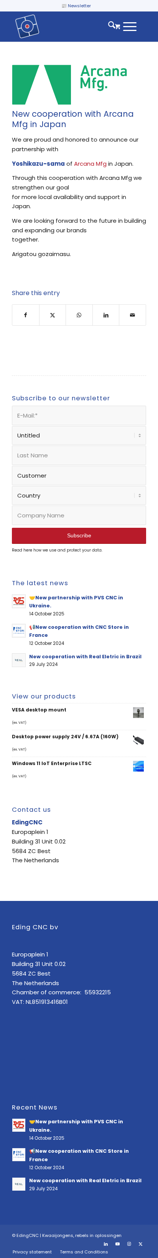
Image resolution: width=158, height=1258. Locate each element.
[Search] (107, 26)
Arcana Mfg (90, 164)
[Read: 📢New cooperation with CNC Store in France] (19, 631)
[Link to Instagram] (129, 1244)
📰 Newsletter (76, 6)
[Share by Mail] (132, 315)
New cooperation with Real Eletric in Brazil (85, 656)
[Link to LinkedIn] (106, 1244)
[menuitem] (107, 26)
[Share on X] (53, 315)
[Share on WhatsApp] (79, 315)
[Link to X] (140, 1244)
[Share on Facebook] (25, 315)
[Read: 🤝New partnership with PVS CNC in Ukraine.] (19, 601)
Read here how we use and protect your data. (57, 550)
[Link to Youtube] (117, 1244)
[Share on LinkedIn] (106, 315)
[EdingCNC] (65, 26)
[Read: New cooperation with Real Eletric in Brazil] (19, 660)
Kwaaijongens (57, 1235)
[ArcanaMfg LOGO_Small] (69, 84)
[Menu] (126, 26)
